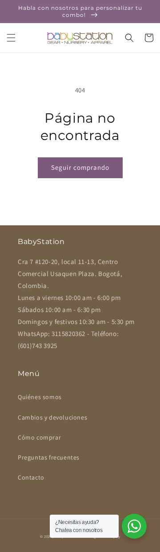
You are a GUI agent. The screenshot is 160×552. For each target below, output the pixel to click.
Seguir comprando (80, 167)
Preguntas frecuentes (49, 457)
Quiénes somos (40, 397)
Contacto (31, 477)
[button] (11, 38)
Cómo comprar (39, 437)
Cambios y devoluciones (52, 417)
